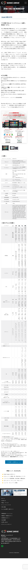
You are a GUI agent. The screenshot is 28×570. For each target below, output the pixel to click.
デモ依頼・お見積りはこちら (14, 462)
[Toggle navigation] (25, 2)
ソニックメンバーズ (6, 504)
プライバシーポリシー (7, 524)
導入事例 (4, 507)
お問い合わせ (5, 522)
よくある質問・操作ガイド (8, 509)
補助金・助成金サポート (7, 515)
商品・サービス (5, 502)
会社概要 (4, 520)
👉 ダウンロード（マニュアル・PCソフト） (12, 480)
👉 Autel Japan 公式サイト (8, 474)
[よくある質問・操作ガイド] (14, 492)
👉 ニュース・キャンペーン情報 (9, 482)
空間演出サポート (6, 517)
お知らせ (4, 500)
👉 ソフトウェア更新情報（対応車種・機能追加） (14, 478)
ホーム (3, 498)
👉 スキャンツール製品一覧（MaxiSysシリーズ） (14, 476)
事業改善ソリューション (7, 513)
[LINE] (5, 546)
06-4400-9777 (6, 543)
